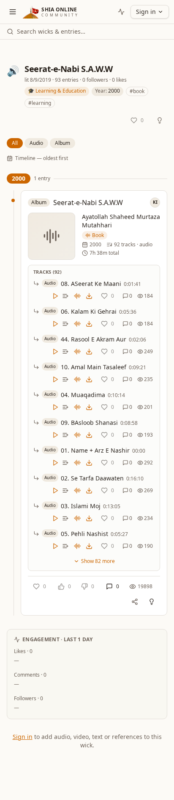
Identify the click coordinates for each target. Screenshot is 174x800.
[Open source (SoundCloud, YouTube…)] (77, 296)
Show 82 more (98, 561)
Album (62, 143)
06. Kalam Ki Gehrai (89, 311)
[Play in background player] (55, 296)
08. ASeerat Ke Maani (91, 284)
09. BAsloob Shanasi (89, 423)
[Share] (134, 601)
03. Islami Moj (81, 506)
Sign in (146, 12)
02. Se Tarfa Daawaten (92, 478)
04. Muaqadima (83, 395)
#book (137, 91)
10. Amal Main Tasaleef (93, 367)
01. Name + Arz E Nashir (95, 450)
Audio (36, 143)
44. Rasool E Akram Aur (93, 339)
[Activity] (121, 11)
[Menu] (12, 11)
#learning (39, 103)
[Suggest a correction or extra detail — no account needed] (159, 120)
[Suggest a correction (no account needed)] (151, 601)
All (15, 143)
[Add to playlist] (65, 296)
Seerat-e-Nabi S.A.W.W (88, 202)
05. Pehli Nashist (84, 534)
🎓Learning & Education (57, 90)
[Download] (89, 296)
